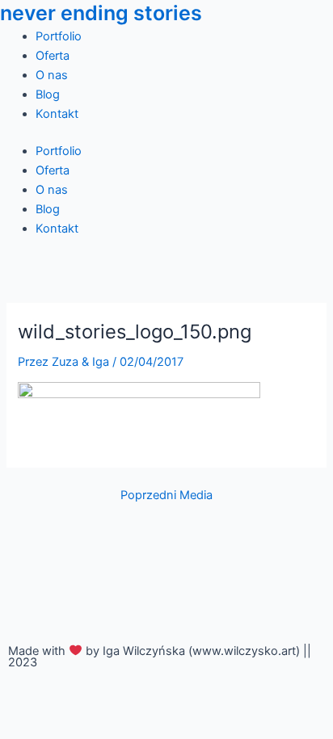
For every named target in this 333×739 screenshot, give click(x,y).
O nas (52, 75)
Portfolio (59, 36)
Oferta (53, 55)
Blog (48, 94)
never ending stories (101, 13)
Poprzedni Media (166, 495)
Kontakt (57, 114)
